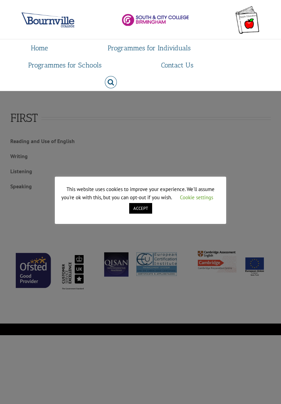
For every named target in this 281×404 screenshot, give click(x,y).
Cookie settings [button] (196, 197)
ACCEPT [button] (140, 208)
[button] (111, 82)
